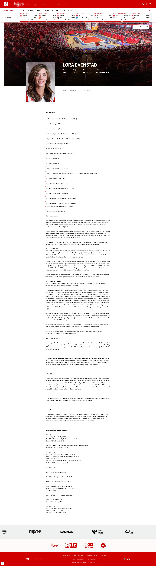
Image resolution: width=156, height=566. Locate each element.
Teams (28, 4)
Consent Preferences (78, 555)
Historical (85, 90)
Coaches (46, 10)
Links (29, 21)
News (38, 10)
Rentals (66, 4)
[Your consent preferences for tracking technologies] (2, 563)
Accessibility (93, 562)
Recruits (35, 4)
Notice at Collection (91, 559)
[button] (150, 17)
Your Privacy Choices (78, 559)
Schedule (30, 10)
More (69, 10)
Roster (22, 10)
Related (73, 90)
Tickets (58, 4)
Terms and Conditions (92, 555)
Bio (64, 90)
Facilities (62, 10)
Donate (44, 4)
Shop (51, 4)
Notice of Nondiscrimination (79, 562)
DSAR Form (103, 555)
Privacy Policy (66, 555)
